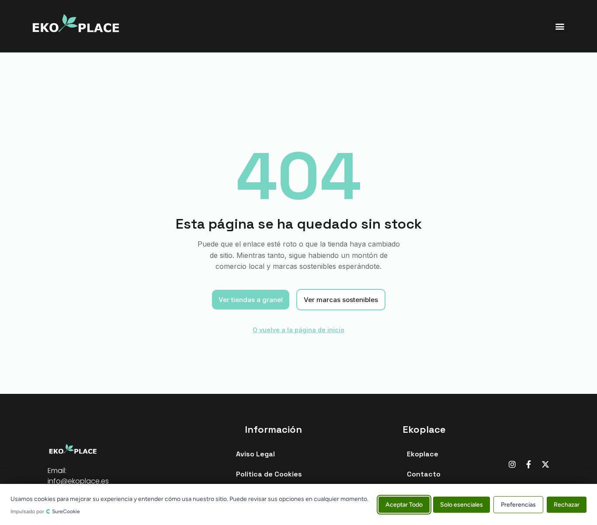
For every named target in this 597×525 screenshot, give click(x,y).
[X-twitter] (545, 464)
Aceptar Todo (404, 504)
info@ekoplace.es (78, 481)
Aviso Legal (255, 454)
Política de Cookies (269, 474)
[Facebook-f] (529, 464)
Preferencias (518, 504)
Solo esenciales (461, 504)
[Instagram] (512, 464)
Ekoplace (422, 454)
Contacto (424, 474)
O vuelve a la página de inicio (298, 330)
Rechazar (567, 504)
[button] (560, 26)
